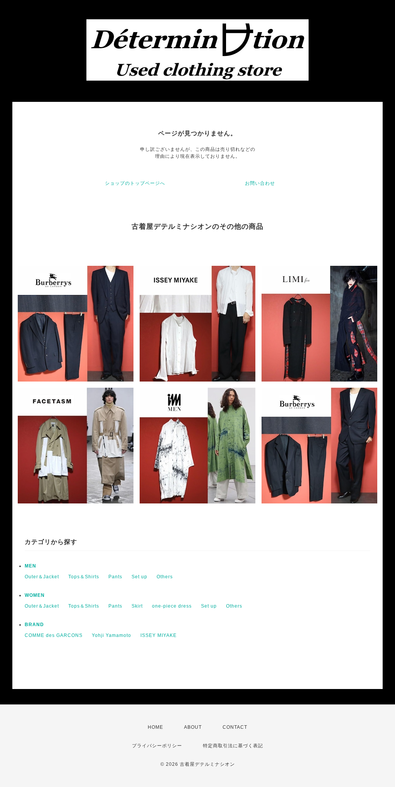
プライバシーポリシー (157, 745)
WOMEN (35, 595)
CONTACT (235, 727)
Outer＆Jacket (42, 576)
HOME (155, 727)
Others (165, 576)
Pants (115, 576)
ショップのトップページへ (135, 183)
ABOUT (193, 727)
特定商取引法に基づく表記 (233, 745)
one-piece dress (172, 606)
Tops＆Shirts (83, 576)
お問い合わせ (260, 183)
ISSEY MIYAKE (158, 635)
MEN (30, 566)
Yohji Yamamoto (111, 635)
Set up (139, 576)
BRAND (34, 624)
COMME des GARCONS (54, 635)
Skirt (137, 606)
